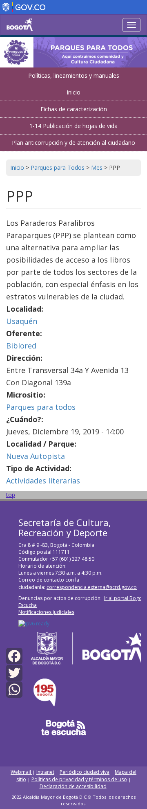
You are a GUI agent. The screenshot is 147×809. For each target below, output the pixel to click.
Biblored (21, 346)
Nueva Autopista (35, 456)
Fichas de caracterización (73, 109)
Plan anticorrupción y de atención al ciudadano (73, 142)
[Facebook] (14, 655)
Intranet (45, 772)
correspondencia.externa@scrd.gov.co (92, 587)
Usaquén (21, 321)
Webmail (21, 772)
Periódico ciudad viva (84, 772)
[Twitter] (14, 672)
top (10, 495)
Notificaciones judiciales (46, 612)
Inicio (73, 92)
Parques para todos (41, 407)
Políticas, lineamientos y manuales (73, 75)
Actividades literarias (43, 480)
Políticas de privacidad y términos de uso (79, 779)
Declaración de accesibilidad (73, 786)
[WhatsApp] (14, 689)
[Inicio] (19, 24)
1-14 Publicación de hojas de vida (73, 126)
